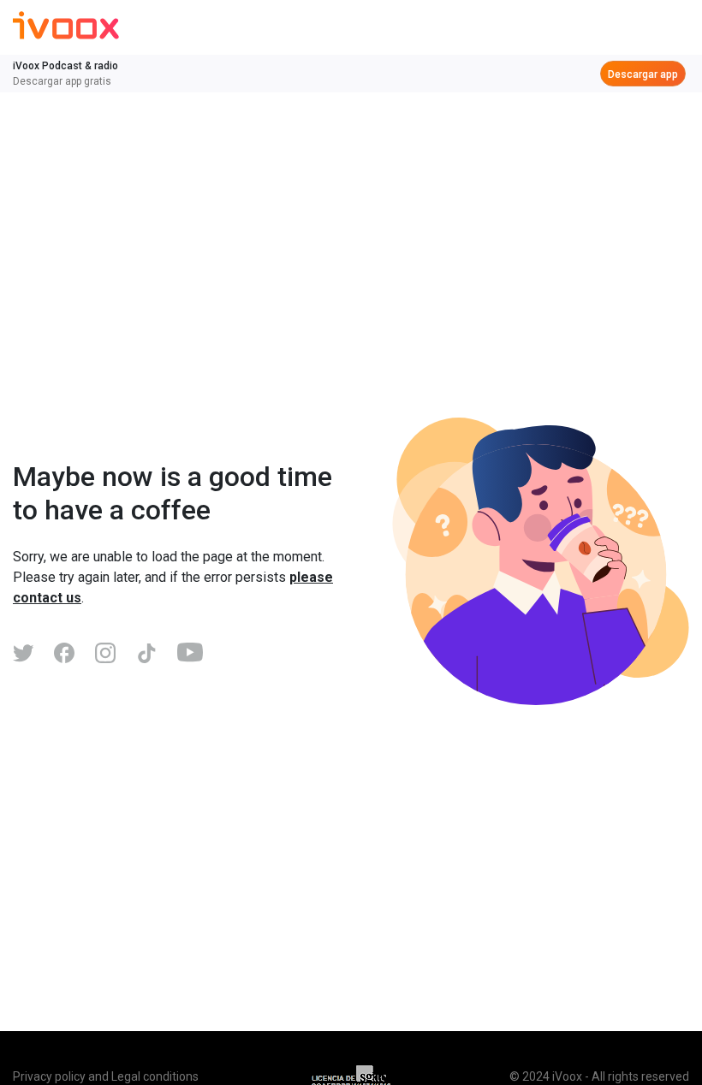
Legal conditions (155, 1076)
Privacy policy (49, 1076)
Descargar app (643, 74)
